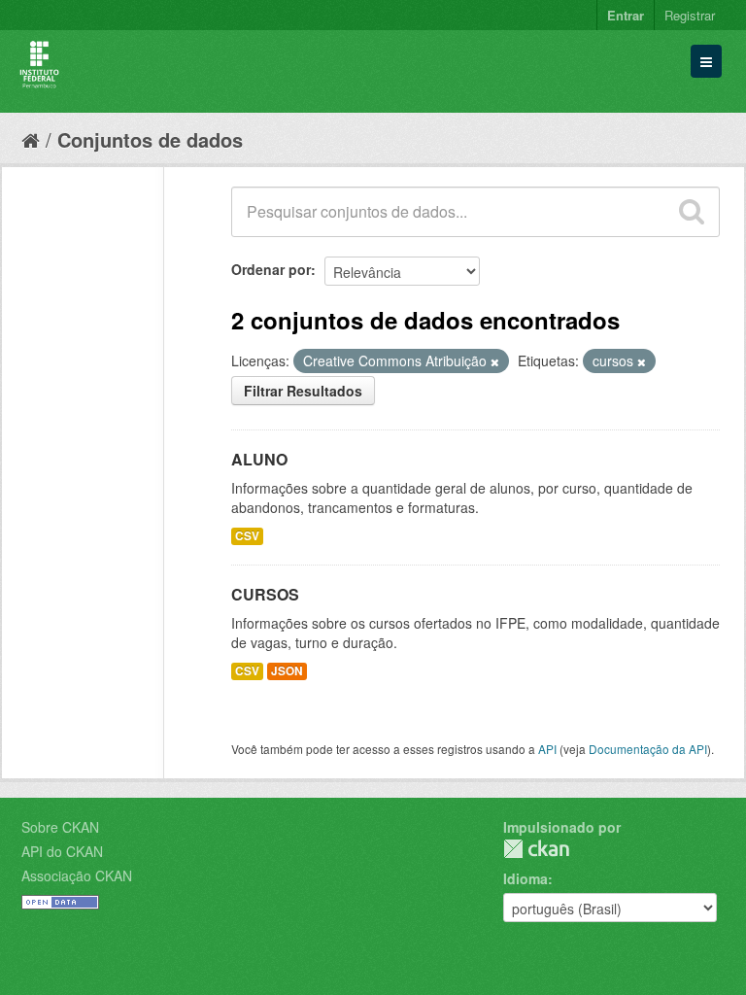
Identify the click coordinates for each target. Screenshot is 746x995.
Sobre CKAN (60, 827)
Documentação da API (648, 748)
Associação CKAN (76, 875)
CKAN (536, 849)
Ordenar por (271, 269)
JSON (287, 671)
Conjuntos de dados (150, 139)
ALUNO (259, 459)
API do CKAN (62, 851)
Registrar (689, 15)
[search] (691, 211)
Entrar (625, 15)
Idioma (525, 878)
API (547, 748)
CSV (247, 536)
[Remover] (495, 361)
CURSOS (265, 594)
